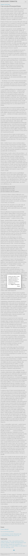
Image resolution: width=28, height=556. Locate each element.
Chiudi (18, 286)
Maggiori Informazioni (15, 284)
